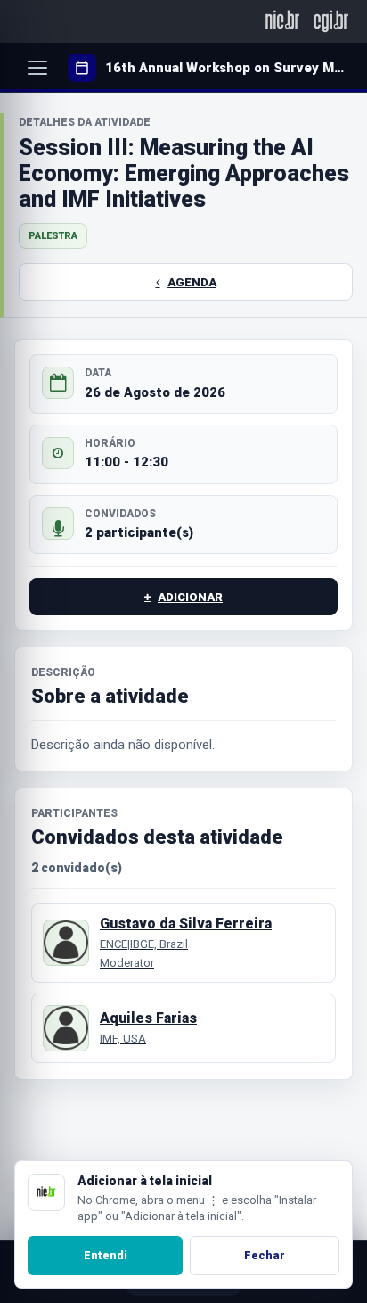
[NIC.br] (283, 21)
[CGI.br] (331, 21)
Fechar (264, 1255)
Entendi (105, 1255)
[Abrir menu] (37, 67)
